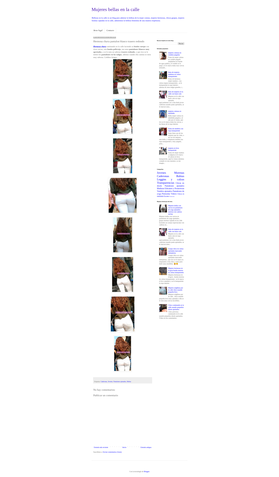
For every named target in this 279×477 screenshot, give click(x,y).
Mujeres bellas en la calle (115, 9)
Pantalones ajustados (119, 381)
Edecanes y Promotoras (174, 188)
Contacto (110, 30)
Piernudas (166, 194)
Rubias (129, 381)
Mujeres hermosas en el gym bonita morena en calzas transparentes (176, 270)
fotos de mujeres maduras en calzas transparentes (174, 74)
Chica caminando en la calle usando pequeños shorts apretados (176, 307)
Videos (174, 194)
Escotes (166, 196)
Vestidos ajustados (164, 191)
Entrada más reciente (101, 447)
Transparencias (165, 182)
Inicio (124, 447)
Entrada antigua (146, 447)
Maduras (160, 188)
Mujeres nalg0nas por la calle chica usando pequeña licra (175, 290)
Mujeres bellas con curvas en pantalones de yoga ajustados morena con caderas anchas (175, 210)
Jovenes (110, 381)
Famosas (171, 196)
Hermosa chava (99, 46)
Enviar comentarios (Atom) (112, 452)
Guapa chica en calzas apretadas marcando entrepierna (175, 251)
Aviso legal (97, 30)
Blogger (146, 471)
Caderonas (104, 381)
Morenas (179, 172)
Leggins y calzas (170, 179)
